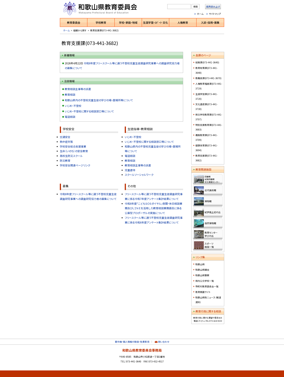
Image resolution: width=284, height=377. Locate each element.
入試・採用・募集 (210, 22)
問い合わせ (163, 341)
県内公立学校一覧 (204, 280)
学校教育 (101, 22)
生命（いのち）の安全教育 (74, 151)
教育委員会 (73, 22)
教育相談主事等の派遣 (78, 89)
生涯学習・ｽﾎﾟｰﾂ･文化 (155, 22)
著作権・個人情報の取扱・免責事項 (132, 341)
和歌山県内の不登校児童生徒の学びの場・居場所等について (99, 100)
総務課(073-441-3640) (207, 62)
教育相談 (70, 95)
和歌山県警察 (202, 275)
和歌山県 (200, 264)
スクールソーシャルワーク (139, 175)
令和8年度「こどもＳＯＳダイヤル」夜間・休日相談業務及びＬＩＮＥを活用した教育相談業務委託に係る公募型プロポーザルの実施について (153, 208)
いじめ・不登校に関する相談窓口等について (89, 111)
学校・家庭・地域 (128, 22)
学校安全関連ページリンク (75, 165)
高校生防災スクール (71, 156)
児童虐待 (130, 170)
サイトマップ (215, 13)
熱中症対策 (66, 142)
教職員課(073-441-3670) (208, 78)
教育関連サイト (203, 292)
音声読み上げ (213, 6)
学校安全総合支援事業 (73, 146)
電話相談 (70, 117)
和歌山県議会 (202, 269)
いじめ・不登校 (73, 106)
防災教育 (65, 160)
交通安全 (65, 137)
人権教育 (183, 22)
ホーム (200, 13)
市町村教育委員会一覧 (206, 286)
